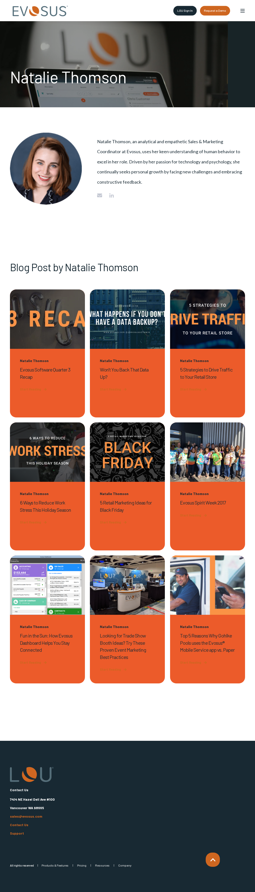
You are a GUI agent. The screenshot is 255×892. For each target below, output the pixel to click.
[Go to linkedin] (110, 195)
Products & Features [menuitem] (55, 865)
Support (17, 833)
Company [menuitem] (124, 865)
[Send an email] (101, 195)
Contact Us (19, 825)
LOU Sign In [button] (185, 10)
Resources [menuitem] (102, 865)
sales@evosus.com (26, 816)
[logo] (32, 774)
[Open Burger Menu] (243, 10)
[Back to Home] (40, 10)
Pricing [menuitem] (81, 865)
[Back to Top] (213, 860)
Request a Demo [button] (215, 10)
